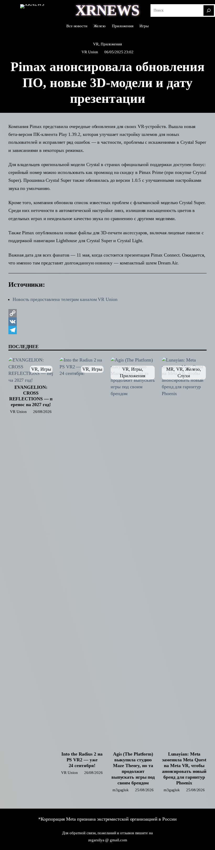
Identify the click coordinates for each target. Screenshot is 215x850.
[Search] (208, 10)
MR (170, 369)
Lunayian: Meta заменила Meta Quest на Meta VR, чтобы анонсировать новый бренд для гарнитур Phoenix (184, 768)
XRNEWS (107, 10)
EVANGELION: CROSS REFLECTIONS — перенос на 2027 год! (31, 396)
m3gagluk (120, 790)
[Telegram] (107, 330)
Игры (45, 369)
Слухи (184, 375)
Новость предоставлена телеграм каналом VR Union (65, 299)
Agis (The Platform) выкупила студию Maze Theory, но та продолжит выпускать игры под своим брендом (133, 768)
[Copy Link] (107, 313)
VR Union (90, 52)
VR (96, 44)
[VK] (107, 321)
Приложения (111, 44)
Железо (192, 369)
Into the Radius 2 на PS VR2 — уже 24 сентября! (81, 759)
